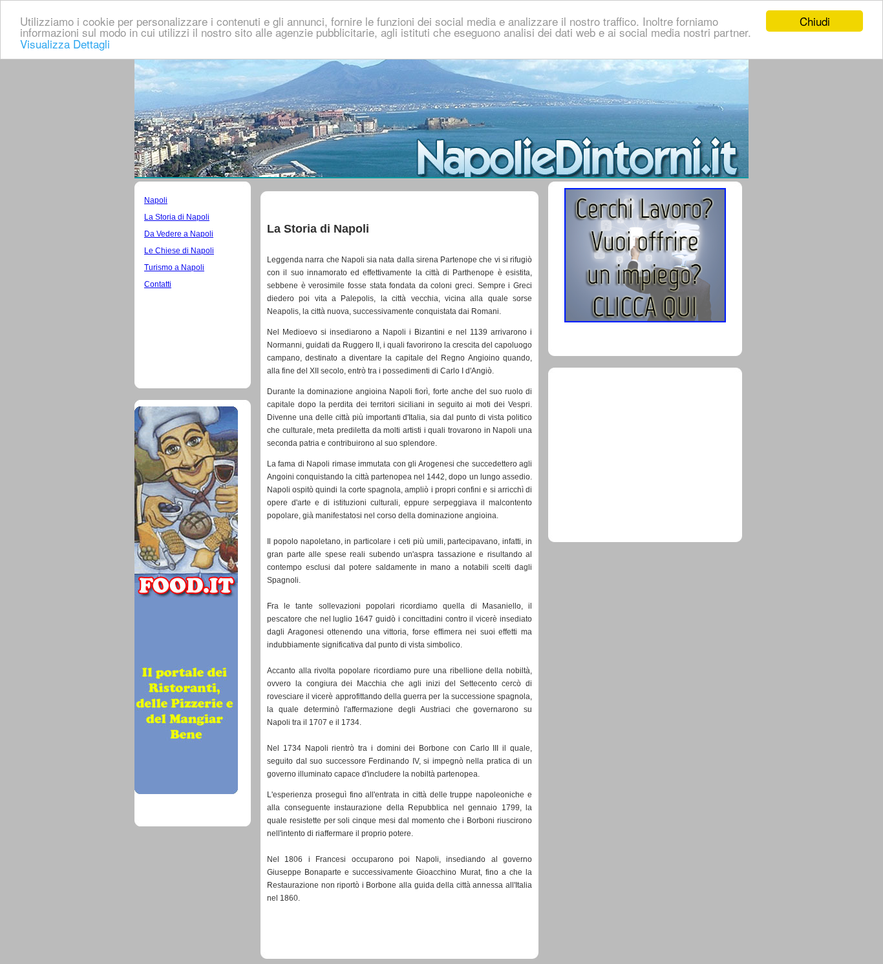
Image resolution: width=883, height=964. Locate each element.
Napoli (155, 200)
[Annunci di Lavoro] (645, 318)
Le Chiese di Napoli (179, 250)
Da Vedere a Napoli (178, 233)
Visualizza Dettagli (65, 44)
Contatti (157, 284)
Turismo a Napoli (174, 267)
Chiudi (815, 21)
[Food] (186, 790)
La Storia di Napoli (176, 217)
